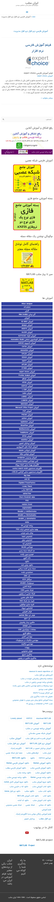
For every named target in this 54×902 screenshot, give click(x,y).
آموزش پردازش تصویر (27, 443)
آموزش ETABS (27, 368)
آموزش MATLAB (32, 723)
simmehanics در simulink (27, 518)
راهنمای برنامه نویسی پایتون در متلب (39, 682)
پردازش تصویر (29, 818)
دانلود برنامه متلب (24, 772)
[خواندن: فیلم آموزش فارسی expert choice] (38, 55)
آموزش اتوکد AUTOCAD (27, 336)
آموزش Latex (27, 393)
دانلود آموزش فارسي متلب (40, 768)
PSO (27, 500)
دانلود (27, 561)
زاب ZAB (27, 576)
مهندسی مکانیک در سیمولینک (27, 640)
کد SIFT (27, 619)
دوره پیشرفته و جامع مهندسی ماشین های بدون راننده (33, 685)
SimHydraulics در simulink (27, 515)
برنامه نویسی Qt (27, 525)
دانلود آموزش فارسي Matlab (17, 763)
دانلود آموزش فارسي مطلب (15, 768)
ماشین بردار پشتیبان (27, 622)
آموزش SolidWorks (27, 432)
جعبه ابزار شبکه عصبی (14, 753)
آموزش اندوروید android (27, 343)
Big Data (27, 475)
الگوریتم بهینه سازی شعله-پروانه (27, 465)
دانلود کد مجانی (45, 805)
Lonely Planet (27, 486)
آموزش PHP (27, 411)
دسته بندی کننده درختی (27, 568)
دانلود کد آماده (23, 800)
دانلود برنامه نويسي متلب (17, 777)
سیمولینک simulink (27, 583)
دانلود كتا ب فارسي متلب (19, 786)
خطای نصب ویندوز (46, 689)
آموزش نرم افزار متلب (16, 743)
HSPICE (29, 718)
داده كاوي (27, 558)
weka (27, 522)
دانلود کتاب (47, 796)
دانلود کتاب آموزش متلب (42, 800)
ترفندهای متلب (33, 752)
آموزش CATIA (27, 346)
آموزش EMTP (27, 361)
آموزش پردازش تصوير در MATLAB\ (38, 748)
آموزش (27, 318)
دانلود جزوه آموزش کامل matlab (16, 782)
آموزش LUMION (27, 400)
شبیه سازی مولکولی (27, 604)
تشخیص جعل (27, 540)
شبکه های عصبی (27, 597)
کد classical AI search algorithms (41, 671)
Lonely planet (16, 718)
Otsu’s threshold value (27, 497)
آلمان (27, 311)
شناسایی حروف (27, 608)
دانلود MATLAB (19, 758)
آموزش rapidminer (27, 422)
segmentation (27, 507)
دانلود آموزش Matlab (42, 763)
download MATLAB (43, 718)
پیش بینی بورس (27, 533)
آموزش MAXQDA (27, 404)
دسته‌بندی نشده (27, 572)
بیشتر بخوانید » (47, 98)
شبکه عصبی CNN (27, 590)
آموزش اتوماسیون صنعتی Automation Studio (27, 339)
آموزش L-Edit (27, 389)
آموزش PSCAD (27, 414)
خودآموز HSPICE (45, 758)
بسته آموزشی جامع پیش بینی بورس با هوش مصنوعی (33, 700)
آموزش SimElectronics (27, 429)
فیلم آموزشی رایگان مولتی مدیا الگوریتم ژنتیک (33, 814)
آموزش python (27, 418)
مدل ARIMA (27, 626)
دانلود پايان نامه (27, 565)
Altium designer (27, 303)
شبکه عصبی (30, 805)
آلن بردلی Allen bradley (27, 314)
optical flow (27, 493)
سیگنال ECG (27, 579)
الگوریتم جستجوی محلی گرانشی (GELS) (27, 472)
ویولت (27, 647)
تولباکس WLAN (27, 547)
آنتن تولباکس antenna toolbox (27, 461)
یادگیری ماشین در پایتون (27, 658)
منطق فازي (27, 633)
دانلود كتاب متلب (44, 791)
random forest (27, 504)
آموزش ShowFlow (27, 425)
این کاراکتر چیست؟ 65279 (43, 693)
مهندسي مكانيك (27, 644)
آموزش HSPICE (27, 386)
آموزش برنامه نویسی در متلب (38, 728)
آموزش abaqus (27, 325)
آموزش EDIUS (27, 357)
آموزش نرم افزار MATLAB (40, 743)
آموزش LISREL (27, 396)
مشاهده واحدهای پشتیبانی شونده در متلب (37, 678)
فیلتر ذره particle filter (27, 615)
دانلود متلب (29, 791)
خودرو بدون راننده (27, 554)
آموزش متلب (15, 738)
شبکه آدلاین (27, 586)
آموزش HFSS (27, 382)
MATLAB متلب (27, 490)
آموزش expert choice (45, 76)
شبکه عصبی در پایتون (27, 593)
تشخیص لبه (27, 543)
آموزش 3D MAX (27, 321)
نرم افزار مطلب (45, 818)
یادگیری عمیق (27, 654)
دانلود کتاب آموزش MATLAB (28, 796)
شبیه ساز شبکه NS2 (27, 601)
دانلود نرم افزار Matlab (12, 791)
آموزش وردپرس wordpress (27, 457)
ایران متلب (47, 753)
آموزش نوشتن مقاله (27, 454)
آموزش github (27, 379)
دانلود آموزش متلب (43, 772)
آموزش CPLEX (27, 353)
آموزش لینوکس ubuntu (27, 450)
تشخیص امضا (27, 536)
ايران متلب (31, 3)
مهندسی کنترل (27, 636)
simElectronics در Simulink (27, 511)
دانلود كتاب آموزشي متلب (41, 786)
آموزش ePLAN (27, 364)
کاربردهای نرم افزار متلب (44, 675)
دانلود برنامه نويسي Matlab (41, 777)
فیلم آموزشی (46, 809)
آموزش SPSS (27, 436)
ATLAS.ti (27, 307)
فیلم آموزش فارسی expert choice (38, 73)
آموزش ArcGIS (27, 332)
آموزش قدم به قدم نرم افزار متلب (38, 738)
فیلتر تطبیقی (27, 611)
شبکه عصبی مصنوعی (14, 805)
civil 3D (27, 479)
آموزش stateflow (27, 439)
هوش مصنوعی (27, 651)
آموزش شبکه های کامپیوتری (27, 447)
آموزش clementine (27, 350)
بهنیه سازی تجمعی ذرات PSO (27, 529)
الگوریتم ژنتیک (16, 748)
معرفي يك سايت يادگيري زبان (41, 696)
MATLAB (47, 723)
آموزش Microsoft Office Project (27, 407)
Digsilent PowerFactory (27, 482)
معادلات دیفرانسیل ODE (27, 629)
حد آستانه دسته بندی (27, 550)
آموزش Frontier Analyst (27, 375)
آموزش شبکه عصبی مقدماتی (40, 733)
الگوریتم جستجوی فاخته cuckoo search (27, 468)
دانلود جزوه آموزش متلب (41, 782)
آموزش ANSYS (27, 328)
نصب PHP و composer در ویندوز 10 (39, 703)
